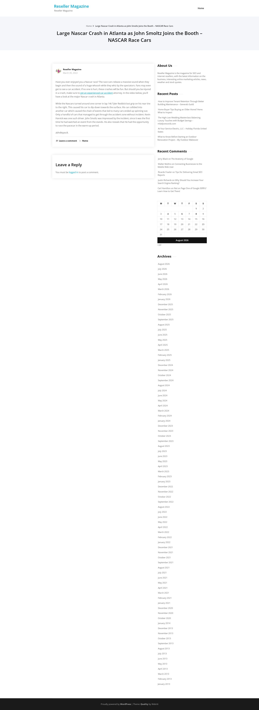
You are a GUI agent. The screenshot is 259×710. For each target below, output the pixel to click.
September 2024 (165, 380)
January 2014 (164, 623)
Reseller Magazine (71, 6)
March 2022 (163, 532)
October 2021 (164, 557)
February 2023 (165, 476)
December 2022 (165, 486)
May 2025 (162, 339)
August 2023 (164, 446)
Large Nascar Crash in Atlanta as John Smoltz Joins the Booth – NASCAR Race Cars (134, 26)
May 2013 (162, 663)
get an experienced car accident (96, 92)
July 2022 (162, 511)
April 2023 (163, 466)
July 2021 (162, 572)
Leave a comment (68, 140)
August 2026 (164, 264)
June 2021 (162, 577)
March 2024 (163, 410)
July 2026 (162, 269)
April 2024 (163, 405)
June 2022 (162, 517)
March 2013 (163, 673)
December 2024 (165, 365)
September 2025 (165, 319)
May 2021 (162, 582)
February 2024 (165, 415)
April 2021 (163, 587)
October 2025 (164, 314)
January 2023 (164, 481)
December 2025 (165, 304)
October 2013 (164, 638)
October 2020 (164, 618)
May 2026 (162, 279)
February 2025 (165, 355)
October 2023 (164, 436)
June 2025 (162, 334)
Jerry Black (163, 158)
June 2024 (162, 395)
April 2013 (163, 668)
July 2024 (162, 390)
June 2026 (162, 274)
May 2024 (162, 400)
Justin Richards (165, 180)
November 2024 (165, 370)
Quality (144, 704)
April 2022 (163, 527)
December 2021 (165, 547)
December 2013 (165, 628)
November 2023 (165, 431)
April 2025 (163, 344)
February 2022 (165, 537)
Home (201, 8)
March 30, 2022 (70, 72)
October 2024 (164, 375)
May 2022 (162, 522)
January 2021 (164, 603)
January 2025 (164, 360)
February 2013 (165, 678)
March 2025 (163, 350)
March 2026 (163, 289)
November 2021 (165, 552)
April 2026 (163, 284)
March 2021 (163, 592)
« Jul (159, 244)
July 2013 (162, 653)
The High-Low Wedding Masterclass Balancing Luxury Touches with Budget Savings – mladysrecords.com (179, 120)
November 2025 (165, 309)
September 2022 (165, 501)
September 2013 (165, 643)
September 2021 (165, 562)
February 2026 (165, 294)
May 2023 (162, 461)
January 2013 (164, 684)
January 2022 (164, 542)
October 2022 (164, 496)
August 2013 (164, 648)
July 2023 (162, 451)
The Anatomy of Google (182, 158)
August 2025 (164, 324)
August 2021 (164, 567)
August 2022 (164, 506)
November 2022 (165, 491)
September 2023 (165, 441)
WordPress (125, 704)
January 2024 (164, 420)
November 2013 (165, 633)
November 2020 (165, 613)
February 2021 (165, 598)
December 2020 (165, 608)
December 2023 (165, 425)
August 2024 (164, 385)
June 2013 (162, 658)
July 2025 (162, 329)
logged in (73, 172)
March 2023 (163, 471)
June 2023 (162, 456)
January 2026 (164, 299)
